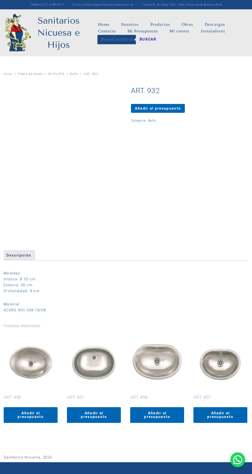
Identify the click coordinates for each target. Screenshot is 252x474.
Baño (74, 74)
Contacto (107, 31)
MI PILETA (56, 74)
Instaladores (213, 31)
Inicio (8, 74)
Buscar (148, 39)
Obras (187, 24)
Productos (160, 24)
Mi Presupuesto (142, 31)
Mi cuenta (179, 31)
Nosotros (130, 24)
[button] (237, 459)
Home (104, 24)
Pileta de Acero (30, 74)
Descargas (215, 24)
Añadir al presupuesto (158, 108)
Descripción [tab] (18, 255)
